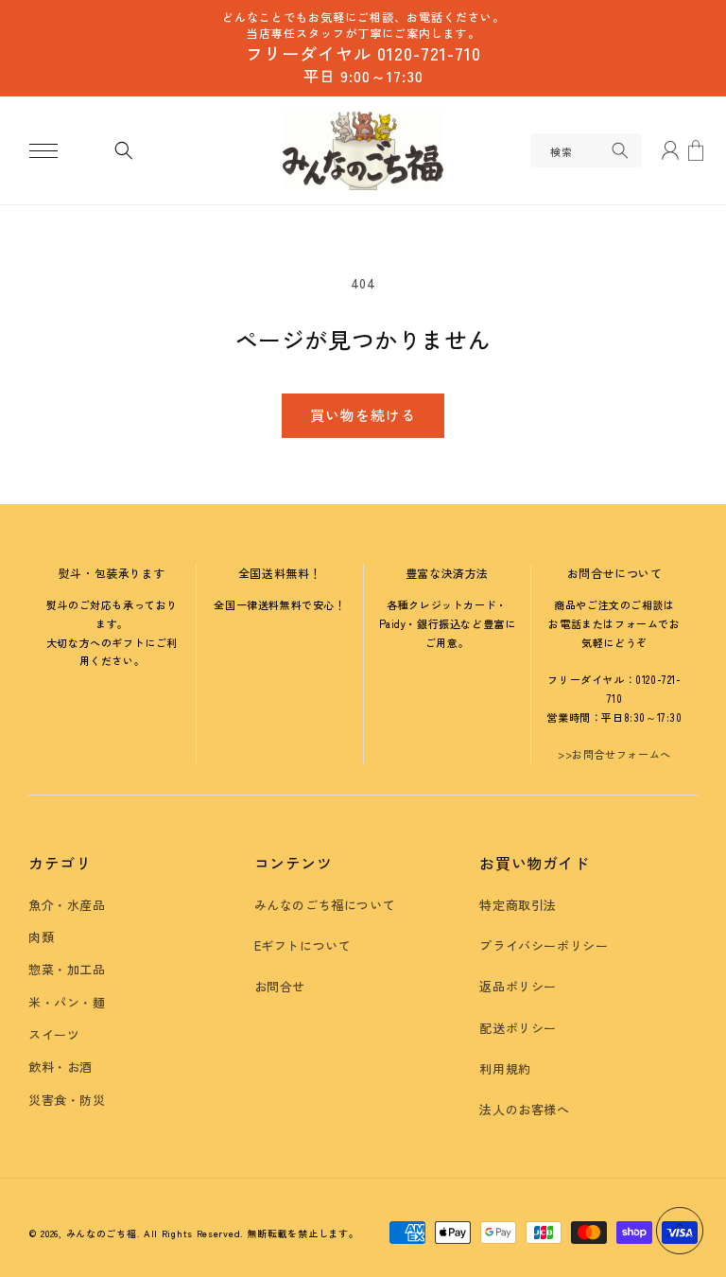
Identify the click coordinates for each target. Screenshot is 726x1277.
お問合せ (279, 986)
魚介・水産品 (67, 905)
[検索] (620, 150)
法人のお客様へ (524, 1109)
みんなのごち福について (325, 905)
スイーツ (53, 1034)
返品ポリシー (518, 986)
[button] (43, 150)
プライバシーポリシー (543, 945)
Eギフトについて (303, 945)
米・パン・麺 (67, 1002)
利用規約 (504, 1068)
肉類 (41, 937)
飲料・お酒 (60, 1067)
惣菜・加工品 (67, 969)
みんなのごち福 (101, 1233)
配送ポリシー (518, 1028)
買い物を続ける (363, 415)
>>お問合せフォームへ (614, 753)
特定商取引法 (518, 905)
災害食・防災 (67, 1100)
